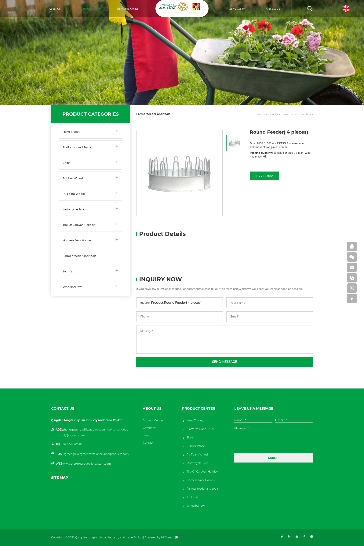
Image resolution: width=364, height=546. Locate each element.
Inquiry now (264, 175)
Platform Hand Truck (77, 147)
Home (18, 8)
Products (272, 114)
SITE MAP (59, 478)
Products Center (91, 8)
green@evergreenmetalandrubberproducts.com (97, 454)
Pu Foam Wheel (74, 194)
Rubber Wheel (73, 178)
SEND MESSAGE (224, 361)
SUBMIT (273, 457)
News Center (237, 8)
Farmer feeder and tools (79, 256)
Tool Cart (69, 271)
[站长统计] (176, 537)
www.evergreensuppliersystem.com (87, 463)
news (146, 435)
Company (149, 428)
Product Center (153, 420)
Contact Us (273, 8)
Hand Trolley (71, 131)
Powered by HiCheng (159, 537)
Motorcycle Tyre (74, 209)
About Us (54, 8)
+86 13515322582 (71, 444)
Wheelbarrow (72, 287)
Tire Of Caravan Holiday (79, 225)
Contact (148, 442)
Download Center (127, 8)
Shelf (66, 163)
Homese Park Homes (77, 240)
